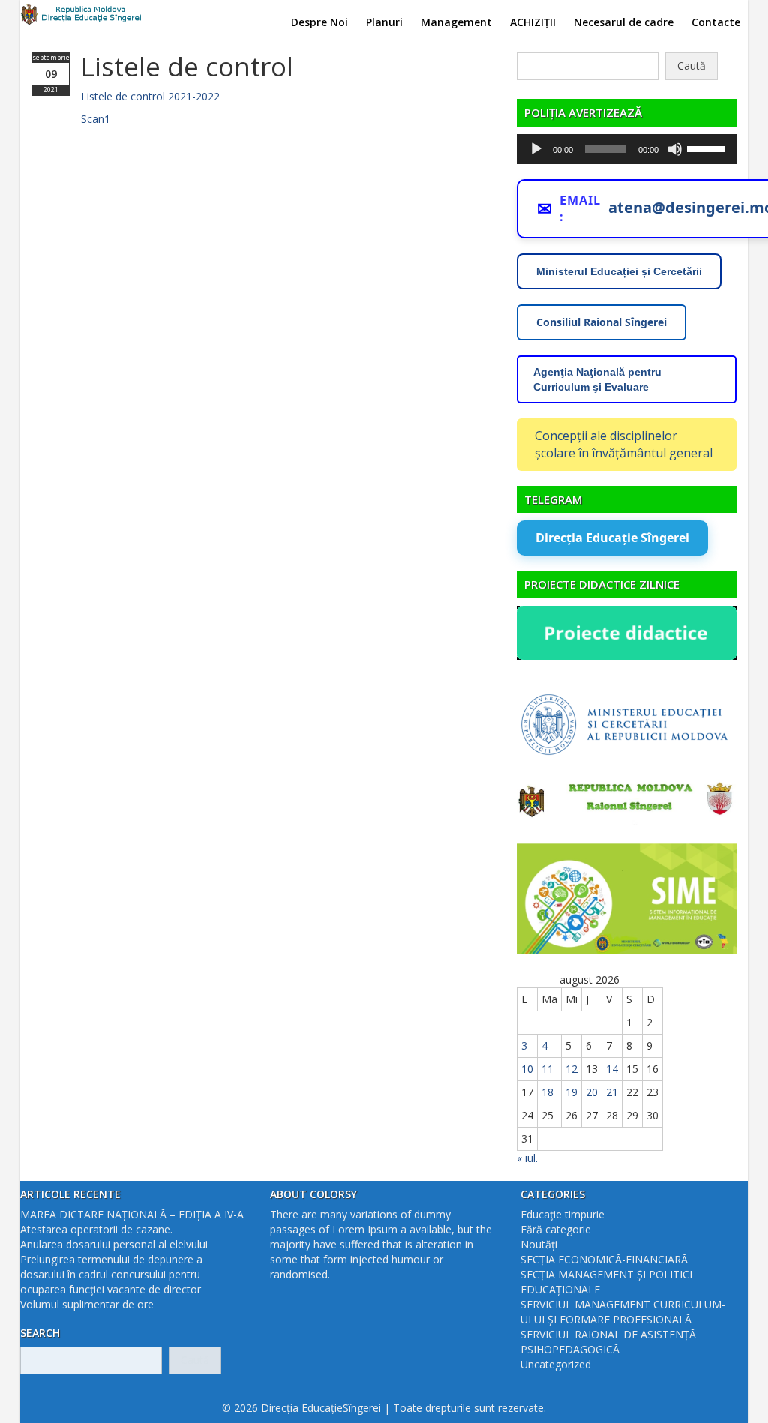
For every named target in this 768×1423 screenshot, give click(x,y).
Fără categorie (555, 1229)
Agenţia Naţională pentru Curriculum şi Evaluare (597, 379)
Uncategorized (555, 1364)
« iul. (527, 1158)
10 (527, 1069)
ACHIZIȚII (533, 22)
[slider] (708, 147)
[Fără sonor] (675, 149)
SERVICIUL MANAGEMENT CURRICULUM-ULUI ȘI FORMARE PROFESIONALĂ (622, 1311)
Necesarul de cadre (624, 22)
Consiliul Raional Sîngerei (601, 322)
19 (572, 1092)
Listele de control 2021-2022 (150, 96)
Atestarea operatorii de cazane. (96, 1229)
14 (612, 1069)
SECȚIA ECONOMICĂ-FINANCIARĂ (604, 1259)
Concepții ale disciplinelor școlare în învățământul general (623, 444)
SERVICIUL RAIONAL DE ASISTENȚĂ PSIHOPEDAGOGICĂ (608, 1341)
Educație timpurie (562, 1214)
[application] (626, 149)
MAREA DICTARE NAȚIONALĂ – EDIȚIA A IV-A (132, 1214)
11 (548, 1069)
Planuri (384, 22)
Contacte (716, 22)
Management (456, 22)
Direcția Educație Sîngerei (612, 537)
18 (548, 1092)
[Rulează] (536, 149)
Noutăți (538, 1244)
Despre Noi (319, 22)
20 (592, 1092)
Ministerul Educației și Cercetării (619, 271)
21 (612, 1092)
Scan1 (95, 119)
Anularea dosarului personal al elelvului (114, 1244)
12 (572, 1069)
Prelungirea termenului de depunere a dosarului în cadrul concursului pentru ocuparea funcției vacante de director (111, 1274)
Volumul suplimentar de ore (87, 1304)
